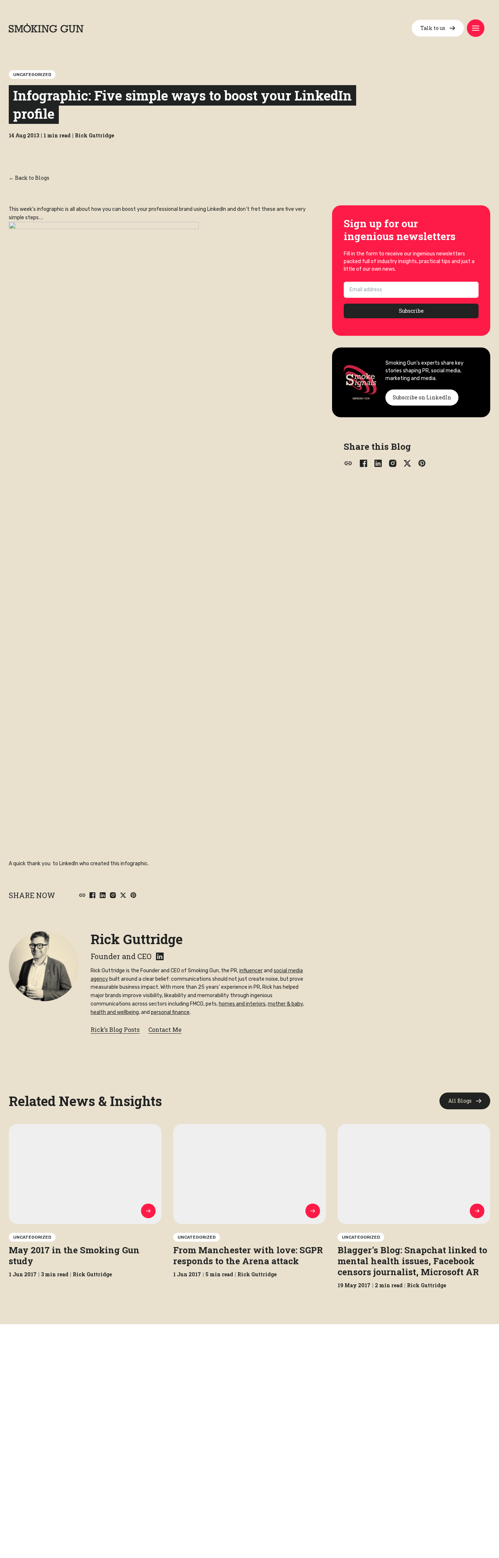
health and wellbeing (115, 1012)
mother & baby (285, 1004)
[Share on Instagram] (113, 895)
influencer (251, 971)
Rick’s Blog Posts (115, 1029)
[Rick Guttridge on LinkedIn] (160, 956)
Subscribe (411, 310)
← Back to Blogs (29, 177)
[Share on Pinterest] (133, 895)
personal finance (170, 1012)
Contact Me (165, 1029)
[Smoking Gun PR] (46, 28)
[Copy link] (82, 895)
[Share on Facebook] (92, 895)
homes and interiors (242, 1004)
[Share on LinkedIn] (102, 895)
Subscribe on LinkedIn (422, 397)
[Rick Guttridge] (44, 966)
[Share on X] (123, 895)
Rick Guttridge (137, 939)
